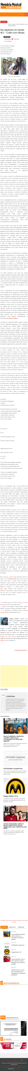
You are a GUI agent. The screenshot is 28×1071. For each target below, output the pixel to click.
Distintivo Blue (16, 1061)
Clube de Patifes (17, 515)
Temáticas (21, 927)
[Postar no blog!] (2, 689)
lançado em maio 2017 (7, 636)
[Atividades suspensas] (7, 945)
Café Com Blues (12, 318)
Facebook (11, 640)
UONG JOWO (17, 1068)
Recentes (4, 927)
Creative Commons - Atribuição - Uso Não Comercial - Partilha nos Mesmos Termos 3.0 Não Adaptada (14, 1066)
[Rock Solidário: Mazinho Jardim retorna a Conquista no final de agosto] (7, 934)
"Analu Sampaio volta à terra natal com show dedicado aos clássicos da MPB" (18, 961)
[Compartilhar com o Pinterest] (7, 689)
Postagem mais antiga (22, 920)
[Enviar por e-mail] (1, 689)
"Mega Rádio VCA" (16, 952)
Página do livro (4, 640)
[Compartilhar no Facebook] (5, 689)
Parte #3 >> (24, 650)
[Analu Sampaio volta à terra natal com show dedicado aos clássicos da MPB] (7, 959)
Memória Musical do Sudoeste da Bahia (11, 1060)
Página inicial (14, 921)
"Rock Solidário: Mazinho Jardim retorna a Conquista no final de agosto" (18, 937)
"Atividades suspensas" (17, 945)
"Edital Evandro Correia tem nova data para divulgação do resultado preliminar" (18, 972)
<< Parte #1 (17, 650)
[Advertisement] (14, 676)
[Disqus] (14, 858)
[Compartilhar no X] (4, 689)
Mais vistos (12, 927)
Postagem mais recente (6, 920)
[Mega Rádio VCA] (7, 952)
